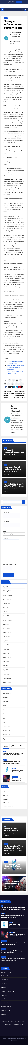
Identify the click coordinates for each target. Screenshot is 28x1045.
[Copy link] (21, 383)
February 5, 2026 (10, 850)
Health (5, 718)
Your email (6, 521)
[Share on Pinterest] (5, 383)
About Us (5, 795)
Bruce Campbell (16, 32)
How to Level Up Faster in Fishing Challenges (17, 780)
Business (5, 697)
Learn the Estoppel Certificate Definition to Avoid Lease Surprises (13, 959)
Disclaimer (6, 799)
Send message (8, 574)
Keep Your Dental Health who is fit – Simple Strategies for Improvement (15, 367)
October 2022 (6, 653)
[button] (22, 9)
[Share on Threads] (16, 383)
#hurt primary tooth (15, 36)
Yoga (5, 447)
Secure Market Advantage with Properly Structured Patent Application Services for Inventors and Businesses (13, 755)
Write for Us (6, 803)
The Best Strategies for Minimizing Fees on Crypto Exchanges (13, 951)
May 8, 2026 (8, 833)
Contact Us (6, 791)
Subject (5, 531)
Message (5, 538)
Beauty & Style (7, 693)
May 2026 (5, 587)
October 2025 (6, 603)
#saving (12, 43)
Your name (6, 512)
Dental (5, 705)
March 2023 (6, 649)
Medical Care (6, 730)
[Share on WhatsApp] (20, 380)
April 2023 (6, 645)
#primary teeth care (15, 41)
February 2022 (7, 678)
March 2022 (6, 674)
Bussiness (6, 701)
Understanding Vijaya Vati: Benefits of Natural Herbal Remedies (11, 763)
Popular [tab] (13, 747)
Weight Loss (6, 734)
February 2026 (7, 591)
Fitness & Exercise (8, 714)
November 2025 (7, 599)
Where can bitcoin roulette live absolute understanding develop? (13, 943)
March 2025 (6, 616)
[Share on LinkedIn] (16, 380)
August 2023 (6, 636)
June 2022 (6, 665)
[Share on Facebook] (9, 380)
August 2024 (6, 624)
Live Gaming (6, 726)
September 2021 (7, 682)
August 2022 (6, 661)
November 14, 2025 (10, 886)
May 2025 (5, 607)
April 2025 (6, 611)
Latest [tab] (6, 746)
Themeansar (14, 1040)
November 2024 (7, 620)
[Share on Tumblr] (12, 383)
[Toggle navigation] (13, 9)
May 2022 (5, 670)
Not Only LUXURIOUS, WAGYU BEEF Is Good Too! (13, 486)
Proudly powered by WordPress (9, 1038)
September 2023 (7, 632)
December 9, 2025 (10, 868)
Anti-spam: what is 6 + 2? (10, 564)
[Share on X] (13, 380)
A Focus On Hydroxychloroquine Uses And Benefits (13, 452)
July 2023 (5, 640)
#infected (12, 39)
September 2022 (7, 657)
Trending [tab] (21, 747)
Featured (5, 710)
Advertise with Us (8, 806)
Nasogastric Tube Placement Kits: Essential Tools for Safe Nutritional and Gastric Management (17, 927)
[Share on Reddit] (8, 383)
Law (4, 722)
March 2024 (6, 628)
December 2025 (7, 595)
